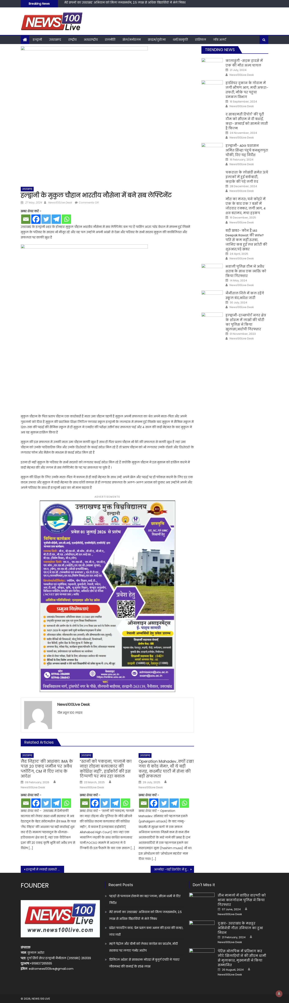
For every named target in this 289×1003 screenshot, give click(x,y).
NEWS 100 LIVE (41, 999)
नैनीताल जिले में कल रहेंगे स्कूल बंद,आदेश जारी (245, 295)
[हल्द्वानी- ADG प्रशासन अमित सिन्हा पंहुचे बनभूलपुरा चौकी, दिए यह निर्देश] (212, 150)
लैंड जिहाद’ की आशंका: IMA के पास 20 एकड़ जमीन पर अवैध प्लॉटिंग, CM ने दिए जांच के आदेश (47, 769)
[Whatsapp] (66, 219)
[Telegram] (56, 219)
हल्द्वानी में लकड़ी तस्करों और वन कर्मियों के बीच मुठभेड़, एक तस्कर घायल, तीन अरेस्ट (45, 869)
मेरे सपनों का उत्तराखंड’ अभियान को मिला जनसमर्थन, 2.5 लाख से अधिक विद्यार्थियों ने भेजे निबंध (145, 915)
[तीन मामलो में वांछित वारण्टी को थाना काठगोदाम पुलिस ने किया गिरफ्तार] (202, 902)
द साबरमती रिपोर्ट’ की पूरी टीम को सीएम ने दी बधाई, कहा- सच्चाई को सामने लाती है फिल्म (247, 121)
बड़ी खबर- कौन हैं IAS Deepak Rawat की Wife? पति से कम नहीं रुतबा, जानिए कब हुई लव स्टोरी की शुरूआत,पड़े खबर (246, 239)
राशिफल (200, 39)
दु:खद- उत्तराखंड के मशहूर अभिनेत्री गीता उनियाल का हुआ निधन (240, 928)
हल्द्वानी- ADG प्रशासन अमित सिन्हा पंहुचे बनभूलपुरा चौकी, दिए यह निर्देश (247, 150)
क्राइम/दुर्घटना (157, 39)
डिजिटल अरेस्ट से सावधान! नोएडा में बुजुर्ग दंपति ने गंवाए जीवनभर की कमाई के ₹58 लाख (144, 962)
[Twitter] (46, 219)
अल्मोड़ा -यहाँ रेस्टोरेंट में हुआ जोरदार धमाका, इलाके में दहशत (174, 869)
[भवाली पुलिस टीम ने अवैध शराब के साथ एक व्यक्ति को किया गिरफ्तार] (212, 271)
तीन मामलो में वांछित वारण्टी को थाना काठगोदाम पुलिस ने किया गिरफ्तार (242, 900)
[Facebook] (36, 219)
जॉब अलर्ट (219, 39)
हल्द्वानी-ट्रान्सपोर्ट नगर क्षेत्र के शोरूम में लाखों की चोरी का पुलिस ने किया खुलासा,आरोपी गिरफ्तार (246, 322)
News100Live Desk (60, 203)
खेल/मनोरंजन (131, 39)
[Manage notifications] (279, 993)
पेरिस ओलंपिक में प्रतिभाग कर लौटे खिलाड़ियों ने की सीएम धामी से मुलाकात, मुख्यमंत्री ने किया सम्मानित (242, 958)
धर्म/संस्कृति (180, 39)
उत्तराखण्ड (55, 39)
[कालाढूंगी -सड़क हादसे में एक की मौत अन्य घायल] (212, 65)
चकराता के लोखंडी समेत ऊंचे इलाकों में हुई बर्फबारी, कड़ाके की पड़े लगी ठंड (247, 177)
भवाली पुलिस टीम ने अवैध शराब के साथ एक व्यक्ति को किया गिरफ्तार (246, 271)
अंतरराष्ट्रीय (91, 39)
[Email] (25, 219)
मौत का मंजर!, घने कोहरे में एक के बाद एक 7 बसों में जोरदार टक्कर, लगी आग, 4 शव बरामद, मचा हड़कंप (246, 206)
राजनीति (110, 39)
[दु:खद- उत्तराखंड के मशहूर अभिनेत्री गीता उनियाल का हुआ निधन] (202, 930)
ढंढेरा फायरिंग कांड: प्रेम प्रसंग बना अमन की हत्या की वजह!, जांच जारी (107, 4)
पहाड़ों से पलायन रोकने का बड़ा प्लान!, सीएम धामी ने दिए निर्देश (144, 899)
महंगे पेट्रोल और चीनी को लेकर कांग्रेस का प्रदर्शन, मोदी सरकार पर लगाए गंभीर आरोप (143, 947)
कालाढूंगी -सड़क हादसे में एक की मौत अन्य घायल (244, 63)
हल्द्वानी (37, 39)
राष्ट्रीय (72, 39)
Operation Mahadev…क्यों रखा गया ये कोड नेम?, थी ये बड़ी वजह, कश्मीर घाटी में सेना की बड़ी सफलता (166, 769)
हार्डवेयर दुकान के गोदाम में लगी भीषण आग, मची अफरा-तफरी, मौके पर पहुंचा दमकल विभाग (247, 90)
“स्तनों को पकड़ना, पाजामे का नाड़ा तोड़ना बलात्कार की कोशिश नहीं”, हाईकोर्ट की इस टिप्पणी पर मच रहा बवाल (106, 769)
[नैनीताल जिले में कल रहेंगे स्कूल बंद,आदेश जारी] (212, 298)
